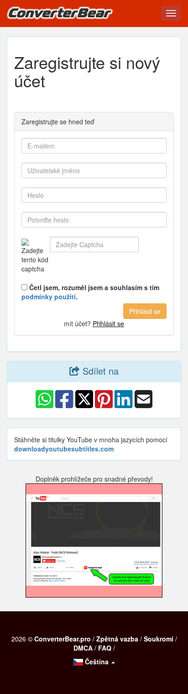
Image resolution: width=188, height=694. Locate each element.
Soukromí (158, 638)
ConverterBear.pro (62, 638)
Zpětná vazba (117, 638)
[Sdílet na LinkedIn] (123, 406)
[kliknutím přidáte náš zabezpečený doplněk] (94, 540)
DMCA (83, 647)
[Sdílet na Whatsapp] (44, 406)
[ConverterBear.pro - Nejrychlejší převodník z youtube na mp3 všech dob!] (62, 15)
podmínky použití (48, 296)
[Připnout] (104, 406)
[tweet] (84, 406)
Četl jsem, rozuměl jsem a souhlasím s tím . (90, 292)
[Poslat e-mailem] (143, 406)
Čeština (96, 661)
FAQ (104, 647)
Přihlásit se (108, 323)
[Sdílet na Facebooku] (64, 406)
